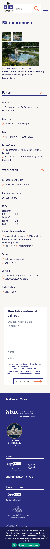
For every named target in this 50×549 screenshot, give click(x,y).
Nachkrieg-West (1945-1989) (19, 136)
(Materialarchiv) (36, 235)
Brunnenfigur (23, 123)
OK (14, 545)
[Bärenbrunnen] (20, 54)
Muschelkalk (11, 235)
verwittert (10, 278)
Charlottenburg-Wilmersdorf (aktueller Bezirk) (22, 151)
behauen (9, 258)
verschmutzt (11, 275)
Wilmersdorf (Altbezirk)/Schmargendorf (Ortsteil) (22, 158)
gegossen (9, 262)
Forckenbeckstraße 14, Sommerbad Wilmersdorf (20, 108)
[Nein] (46, 538)
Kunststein (10, 245)
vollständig (10, 291)
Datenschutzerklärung (28, 545)
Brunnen (9, 123)
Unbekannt (10, 184)
